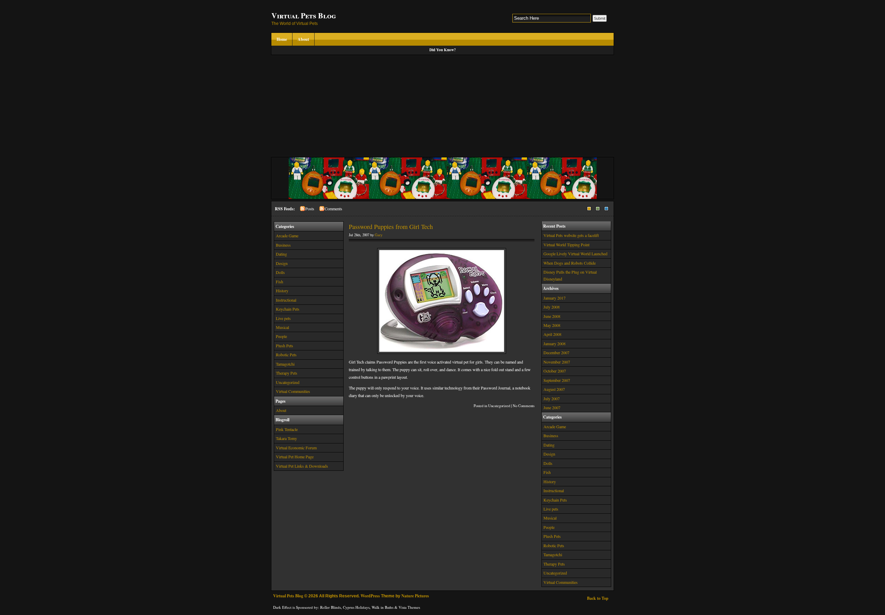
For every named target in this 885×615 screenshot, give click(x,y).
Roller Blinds (330, 607)
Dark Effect (282, 607)
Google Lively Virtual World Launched (575, 253)
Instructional (286, 300)
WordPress (370, 596)
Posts (309, 208)
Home (282, 39)
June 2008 (551, 316)
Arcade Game (287, 235)
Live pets (283, 318)
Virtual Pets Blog (303, 15)
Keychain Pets (287, 309)
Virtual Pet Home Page (295, 456)
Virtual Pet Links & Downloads (302, 466)
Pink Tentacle (287, 429)
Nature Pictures (415, 596)
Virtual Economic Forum (296, 447)
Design (282, 263)
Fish (279, 281)
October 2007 (554, 371)
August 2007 (554, 389)
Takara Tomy (286, 438)
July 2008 (551, 307)
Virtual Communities (293, 391)
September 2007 (556, 380)
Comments (333, 208)
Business (283, 245)
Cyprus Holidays (356, 607)
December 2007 (556, 352)
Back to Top (597, 598)
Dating (281, 254)
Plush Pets (284, 345)
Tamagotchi (285, 364)
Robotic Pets (286, 354)
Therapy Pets (286, 373)
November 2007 (556, 362)
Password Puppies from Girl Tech (391, 226)
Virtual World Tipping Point (566, 244)
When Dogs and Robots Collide (569, 263)
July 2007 (551, 398)
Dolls (280, 272)
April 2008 (552, 334)
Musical (282, 327)
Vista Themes (409, 607)
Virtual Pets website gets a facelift (571, 235)
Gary (378, 234)
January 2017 (554, 298)
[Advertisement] (442, 106)
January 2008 (554, 343)
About (303, 39)
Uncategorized (287, 382)
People (281, 336)
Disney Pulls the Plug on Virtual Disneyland (570, 275)
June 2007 (551, 407)
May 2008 (551, 325)
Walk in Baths (382, 607)
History (282, 290)
